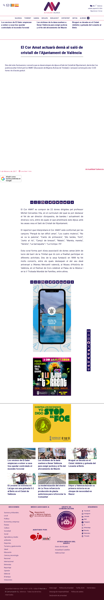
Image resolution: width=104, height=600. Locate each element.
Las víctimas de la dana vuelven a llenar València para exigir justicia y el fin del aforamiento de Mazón (52, 25)
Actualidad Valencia (94, 169)
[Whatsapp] (35, 202)
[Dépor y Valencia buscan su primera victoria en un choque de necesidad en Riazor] (82, 478)
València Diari (60, 553)
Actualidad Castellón (62, 550)
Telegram (87, 522)
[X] (46, 202)
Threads (86, 536)
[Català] (12, 5)
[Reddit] (64, 202)
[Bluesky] (57, 202)
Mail (85, 519)
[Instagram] (39, 202)
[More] (72, 202)
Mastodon (87, 533)
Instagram (87, 513)
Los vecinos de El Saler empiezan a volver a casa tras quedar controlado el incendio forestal (16, 25)
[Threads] (82, 536)
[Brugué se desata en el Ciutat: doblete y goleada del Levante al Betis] (82, 453)
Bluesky (86, 530)
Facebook (87, 510)
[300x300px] (52, 395)
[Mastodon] (53, 202)
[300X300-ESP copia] (52, 423)
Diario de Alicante (61, 546)
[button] (4, 5)
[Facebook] (42, 202)
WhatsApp (87, 527)
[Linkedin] (61, 202)
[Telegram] (50, 202)
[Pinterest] (68, 202)
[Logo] (52, 8)
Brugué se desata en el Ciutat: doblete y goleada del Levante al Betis (86, 25)
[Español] (17, 5)
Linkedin (86, 516)
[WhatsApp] (82, 527)
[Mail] (82, 519)
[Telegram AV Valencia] (52, 354)
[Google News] (31, 202)
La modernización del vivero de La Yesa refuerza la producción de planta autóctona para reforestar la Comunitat (52, 491)
